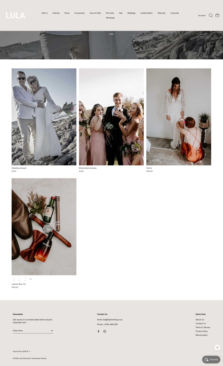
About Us (200, 319)
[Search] (211, 15)
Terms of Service (203, 327)
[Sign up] (51, 330)
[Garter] (178, 116)
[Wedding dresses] (44, 116)
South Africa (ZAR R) (20, 351)
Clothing (56, 13)
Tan (19, 279)
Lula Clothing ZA (25, 358)
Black (14, 279)
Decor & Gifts (95, 13)
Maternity (161, 13)
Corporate (174, 13)
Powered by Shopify (39, 358)
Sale (120, 13)
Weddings (131, 13)
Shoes (67, 13)
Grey (25, 279)
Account (201, 15)
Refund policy (202, 335)
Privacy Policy (202, 331)
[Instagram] (104, 331)
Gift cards (110, 13)
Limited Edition (147, 13)
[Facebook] (98, 331)
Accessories (79, 13)
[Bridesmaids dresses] (111, 116)
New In (45, 13)
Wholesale (110, 18)
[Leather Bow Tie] (44, 226)
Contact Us (201, 323)
